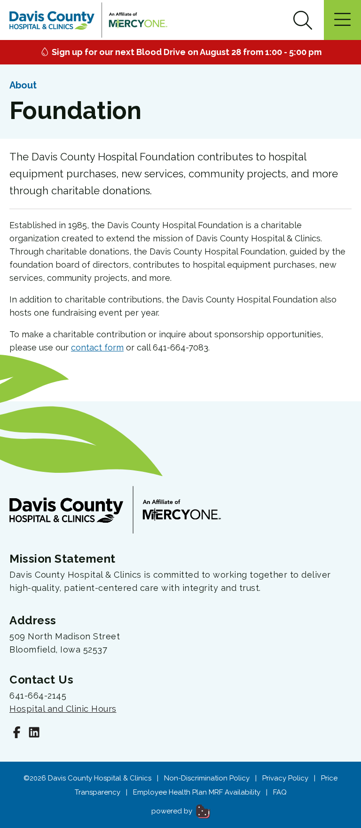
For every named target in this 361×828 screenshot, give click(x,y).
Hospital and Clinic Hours (63, 709)
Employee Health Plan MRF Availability (196, 792)
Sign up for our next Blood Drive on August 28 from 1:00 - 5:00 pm (186, 52)
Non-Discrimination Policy (207, 778)
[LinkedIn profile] (34, 734)
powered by (172, 811)
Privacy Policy (285, 778)
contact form (97, 347)
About (23, 85)
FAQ (280, 792)
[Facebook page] (16, 734)
